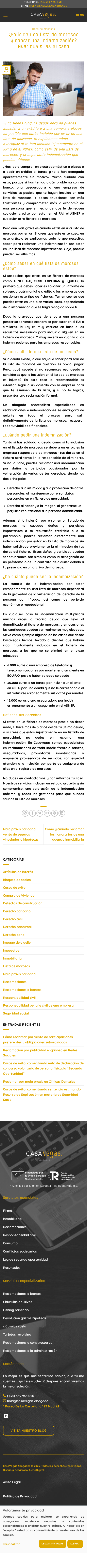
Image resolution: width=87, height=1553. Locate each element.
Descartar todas (52, 1543)
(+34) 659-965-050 (50, 1)
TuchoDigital (36, 1470)
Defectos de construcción (22, 903)
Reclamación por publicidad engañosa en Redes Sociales (40, 1052)
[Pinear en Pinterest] (54, 813)
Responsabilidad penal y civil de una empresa (38, 1005)
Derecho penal (14, 935)
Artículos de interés (18, 872)
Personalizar (11, 1544)
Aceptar (75, 1543)
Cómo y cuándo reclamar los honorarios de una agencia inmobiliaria (64, 834)
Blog (80, 15)
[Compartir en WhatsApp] (25, 813)
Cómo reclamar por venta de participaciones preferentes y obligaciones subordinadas (38, 1039)
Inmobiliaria (12, 958)
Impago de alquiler (17, 942)
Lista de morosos (43, 29)
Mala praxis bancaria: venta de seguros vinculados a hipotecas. (21, 834)
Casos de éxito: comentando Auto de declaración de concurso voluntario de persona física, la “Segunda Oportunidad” (43, 1068)
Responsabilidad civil (19, 998)
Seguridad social (16, 1013)
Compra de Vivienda (19, 895)
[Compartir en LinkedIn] (61, 813)
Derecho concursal (17, 927)
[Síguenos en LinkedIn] (6, 1416)
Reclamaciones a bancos (22, 990)
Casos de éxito (14, 887)
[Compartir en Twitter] (39, 813)
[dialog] (43, 1529)
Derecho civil (12, 919)
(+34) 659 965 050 (20, 1396)
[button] (5, 15)
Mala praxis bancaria (19, 974)
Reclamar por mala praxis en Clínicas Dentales (39, 1081)
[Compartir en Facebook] (32, 813)
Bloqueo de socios (17, 880)
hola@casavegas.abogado (48, 5)
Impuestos (11, 950)
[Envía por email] (47, 813)
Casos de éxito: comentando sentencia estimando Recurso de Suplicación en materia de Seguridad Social (42, 1094)
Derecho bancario (17, 911)
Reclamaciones (15, 982)
